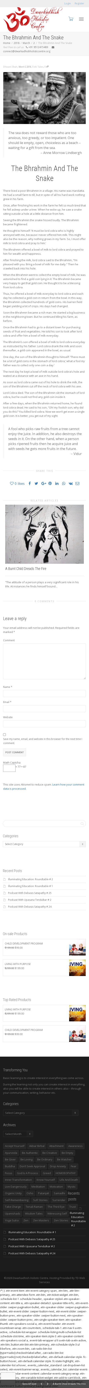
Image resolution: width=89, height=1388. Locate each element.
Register (79, 3)
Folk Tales (37, 66)
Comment (9, 640)
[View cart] (71, 18)
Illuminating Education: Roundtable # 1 (30, 886)
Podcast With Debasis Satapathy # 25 (30, 893)
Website (8, 717)
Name (6, 687)
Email (6, 702)
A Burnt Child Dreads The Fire (25, 568)
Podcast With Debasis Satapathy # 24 (30, 906)
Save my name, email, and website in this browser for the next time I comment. (42, 741)
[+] (44, 534)
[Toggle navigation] (81, 19)
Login (67, 3)
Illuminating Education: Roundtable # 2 (30, 879)
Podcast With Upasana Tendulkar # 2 (29, 900)
